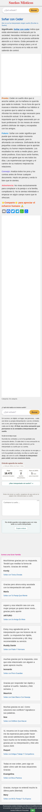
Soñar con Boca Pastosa (12, 778)
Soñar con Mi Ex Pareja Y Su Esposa (17, 799)
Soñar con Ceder (12, 19)
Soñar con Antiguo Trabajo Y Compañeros (18, 754)
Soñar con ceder (22, 29)
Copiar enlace (21, 528)
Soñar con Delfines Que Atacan (14, 721)
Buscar (34, 10)
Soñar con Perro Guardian (13, 673)
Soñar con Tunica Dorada (12, 575)
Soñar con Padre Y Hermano (14, 649)
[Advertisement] (21, 75)
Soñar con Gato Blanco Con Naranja (16, 697)
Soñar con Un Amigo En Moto (14, 619)
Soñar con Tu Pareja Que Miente (15, 595)
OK (33, 810)
